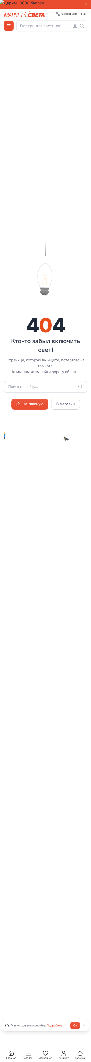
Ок (75, 1025)
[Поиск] (81, 25)
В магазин (65, 404)
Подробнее (54, 1025)
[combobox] (52, 25)
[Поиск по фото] (75, 25)
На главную (33, 404)
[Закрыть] (86, 4)
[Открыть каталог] (9, 26)
